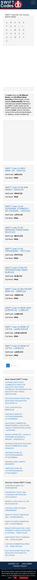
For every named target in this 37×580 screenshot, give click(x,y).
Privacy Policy (20, 566)
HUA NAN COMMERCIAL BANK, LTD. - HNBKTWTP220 (17, 545)
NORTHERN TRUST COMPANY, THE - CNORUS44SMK (17, 538)
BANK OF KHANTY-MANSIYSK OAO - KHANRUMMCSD (17, 516)
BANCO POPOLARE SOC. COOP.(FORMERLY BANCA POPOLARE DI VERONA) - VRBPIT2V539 (18, 530)
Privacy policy (24, 578)
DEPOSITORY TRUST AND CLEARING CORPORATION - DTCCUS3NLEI (16, 494)
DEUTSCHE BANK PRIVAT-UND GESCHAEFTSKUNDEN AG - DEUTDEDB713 (17, 400)
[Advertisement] (18, 66)
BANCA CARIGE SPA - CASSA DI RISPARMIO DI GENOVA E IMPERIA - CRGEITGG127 (18, 436)
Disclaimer (27, 564)
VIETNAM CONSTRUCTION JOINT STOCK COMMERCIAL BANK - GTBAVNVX (18, 445)
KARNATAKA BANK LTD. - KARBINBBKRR (15, 486)
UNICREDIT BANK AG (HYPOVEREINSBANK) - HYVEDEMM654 (14, 454)
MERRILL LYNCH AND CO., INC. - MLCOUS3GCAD (18, 502)
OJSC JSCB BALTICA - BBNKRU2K (13, 408)
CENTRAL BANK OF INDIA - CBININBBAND (16, 509)
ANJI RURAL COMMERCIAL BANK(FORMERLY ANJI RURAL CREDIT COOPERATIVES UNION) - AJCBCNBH (18, 426)
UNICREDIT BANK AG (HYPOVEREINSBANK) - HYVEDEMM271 (14, 470)
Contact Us (13, 564)
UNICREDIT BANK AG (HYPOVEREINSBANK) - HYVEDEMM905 (14, 416)
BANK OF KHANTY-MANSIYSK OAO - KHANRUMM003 (17, 522)
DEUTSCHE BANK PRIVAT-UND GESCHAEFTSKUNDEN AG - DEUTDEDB (17, 553)
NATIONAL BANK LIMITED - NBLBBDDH (15, 463)
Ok (15, 578)
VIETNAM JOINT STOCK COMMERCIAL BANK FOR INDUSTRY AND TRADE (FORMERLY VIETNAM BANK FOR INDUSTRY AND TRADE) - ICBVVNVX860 (18, 388)
